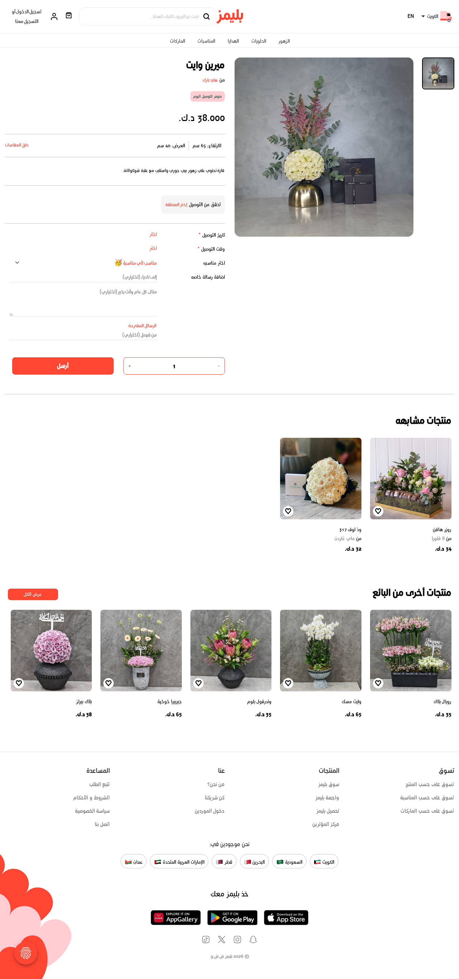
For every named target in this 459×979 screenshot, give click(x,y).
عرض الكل (33, 594)
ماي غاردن (348, 538)
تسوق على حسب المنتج (430, 784)
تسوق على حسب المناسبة (427, 797)
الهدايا (233, 41)
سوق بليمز (329, 784)
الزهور (284, 41)
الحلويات (258, 41)
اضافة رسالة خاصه (208, 277)
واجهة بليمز (327, 797)
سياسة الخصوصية (92, 811)
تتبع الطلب (99, 784)
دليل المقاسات (17, 145)
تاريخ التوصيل (211, 235)
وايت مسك (351, 701)
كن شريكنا (215, 797)
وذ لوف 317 (350, 529)
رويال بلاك (442, 701)
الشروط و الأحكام (91, 797)
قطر (227, 861)
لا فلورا (441, 538)
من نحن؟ (216, 784)
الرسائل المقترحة (142, 326)
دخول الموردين (210, 811)
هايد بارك (210, 80)
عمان (137, 861)
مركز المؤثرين (326, 824)
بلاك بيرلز (84, 701)
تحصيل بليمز (328, 811)
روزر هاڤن (442, 529)
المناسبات (206, 41)
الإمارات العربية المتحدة (182, 861)
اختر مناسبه (214, 263)
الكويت (327, 861)
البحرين (258, 861)
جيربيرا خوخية (169, 701)
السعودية (293, 861)
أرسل (62, 365)
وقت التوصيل (211, 249)
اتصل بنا (102, 824)
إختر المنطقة (176, 204)
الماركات (177, 41)
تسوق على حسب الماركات (427, 811)
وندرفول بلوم (259, 701)
